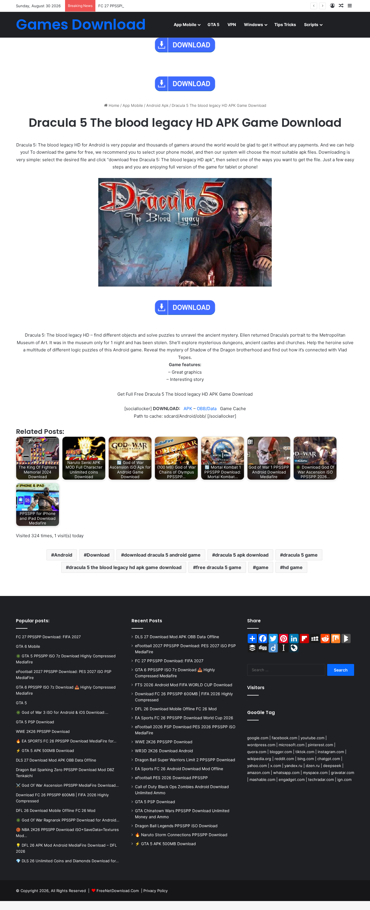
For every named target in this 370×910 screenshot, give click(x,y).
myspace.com (315, 772)
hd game (293, 567)
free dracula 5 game (218, 567)
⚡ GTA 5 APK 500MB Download (165, 843)
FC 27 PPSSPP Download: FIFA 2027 (130, 5)
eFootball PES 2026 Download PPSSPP (171, 777)
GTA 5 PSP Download (155, 801)
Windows (253, 24)
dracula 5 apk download (242, 555)
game (262, 567)
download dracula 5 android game (162, 555)
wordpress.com (261, 744)
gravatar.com (342, 772)
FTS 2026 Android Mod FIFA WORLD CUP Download (183, 684)
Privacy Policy (155, 890)
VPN (231, 24)
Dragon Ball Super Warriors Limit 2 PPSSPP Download (185, 759)
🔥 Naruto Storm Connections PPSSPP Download (181, 834)
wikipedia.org (259, 758)
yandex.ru (293, 765)
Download (98, 555)
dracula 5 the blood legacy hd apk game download (125, 567)
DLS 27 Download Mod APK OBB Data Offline (177, 636)
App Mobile (185, 24)
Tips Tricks (285, 24)
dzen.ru (313, 765)
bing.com (305, 758)
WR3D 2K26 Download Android (164, 750)
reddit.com (284, 758)
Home (113, 105)
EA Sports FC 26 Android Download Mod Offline (179, 768)
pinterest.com (320, 744)
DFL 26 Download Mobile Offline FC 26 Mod (176, 709)
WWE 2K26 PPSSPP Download (163, 742)
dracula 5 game (300, 555)
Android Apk (157, 105)
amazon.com (258, 772)
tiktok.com (304, 751)
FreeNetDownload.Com (118, 890)
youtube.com (312, 737)
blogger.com (281, 751)
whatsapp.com (286, 772)
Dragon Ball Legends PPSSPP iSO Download (176, 825)
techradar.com (321, 779)
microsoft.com (291, 744)
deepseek (332, 765)
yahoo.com (257, 765)
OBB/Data (207, 408)
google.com (257, 737)
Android (63, 555)
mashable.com (262, 779)
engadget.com (292, 779)
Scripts (311, 24)
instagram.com (331, 751)
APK (188, 408)
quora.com (256, 751)
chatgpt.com (328, 758)
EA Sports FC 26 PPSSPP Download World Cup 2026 (184, 717)
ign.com (344, 779)
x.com (275, 765)
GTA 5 (213, 24)
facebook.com (284, 737)
